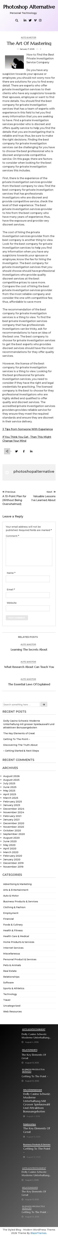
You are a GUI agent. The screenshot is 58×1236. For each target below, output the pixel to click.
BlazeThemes (38, 1233)
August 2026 (11, 776)
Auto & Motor (11, 895)
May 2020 (9, 844)
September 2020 (14, 834)
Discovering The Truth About (20, 744)
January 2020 (11, 859)
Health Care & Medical (16, 936)
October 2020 (12, 830)
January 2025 (11, 805)
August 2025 (11, 779)
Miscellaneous (11, 953)
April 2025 (9, 794)
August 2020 (11, 837)
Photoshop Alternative (29, 7)
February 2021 (12, 816)
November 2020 (13, 826)
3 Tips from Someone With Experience (27, 429)
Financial (8, 918)
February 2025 (12, 801)
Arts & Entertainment (15, 889)
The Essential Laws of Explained (29, 684)
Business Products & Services (20, 901)
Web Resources (12, 1011)
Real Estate (10, 971)
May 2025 (9, 790)
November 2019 (13, 866)
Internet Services (13, 947)
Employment (10, 913)
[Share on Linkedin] (31, 451)
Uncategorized (11, 1005)
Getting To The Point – (16, 739)
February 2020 (12, 855)
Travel (6, 1000)
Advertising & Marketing (17, 884)
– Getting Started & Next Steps (21, 750)
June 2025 (9, 787)
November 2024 (13, 812)
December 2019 (13, 862)
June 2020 (10, 841)
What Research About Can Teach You (29, 667)
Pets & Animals (12, 965)
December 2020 (13, 823)
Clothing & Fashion (14, 907)
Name (11, 573)
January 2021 (11, 819)
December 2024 (13, 808)
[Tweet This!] (16, 451)
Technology (10, 994)
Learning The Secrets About (29, 649)
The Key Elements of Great (19, 733)
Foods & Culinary (13, 924)
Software (8, 982)
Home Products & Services (18, 942)
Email (11, 589)
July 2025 (9, 783)
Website (12, 602)
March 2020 (10, 852)
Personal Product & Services (19, 959)
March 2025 (10, 797)
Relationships (11, 976)
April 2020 (9, 848)
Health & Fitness (13, 930)
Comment (12, 535)
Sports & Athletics (13, 988)
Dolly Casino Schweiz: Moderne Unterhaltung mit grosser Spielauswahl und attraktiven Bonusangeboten (28, 724)
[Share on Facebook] (24, 451)
